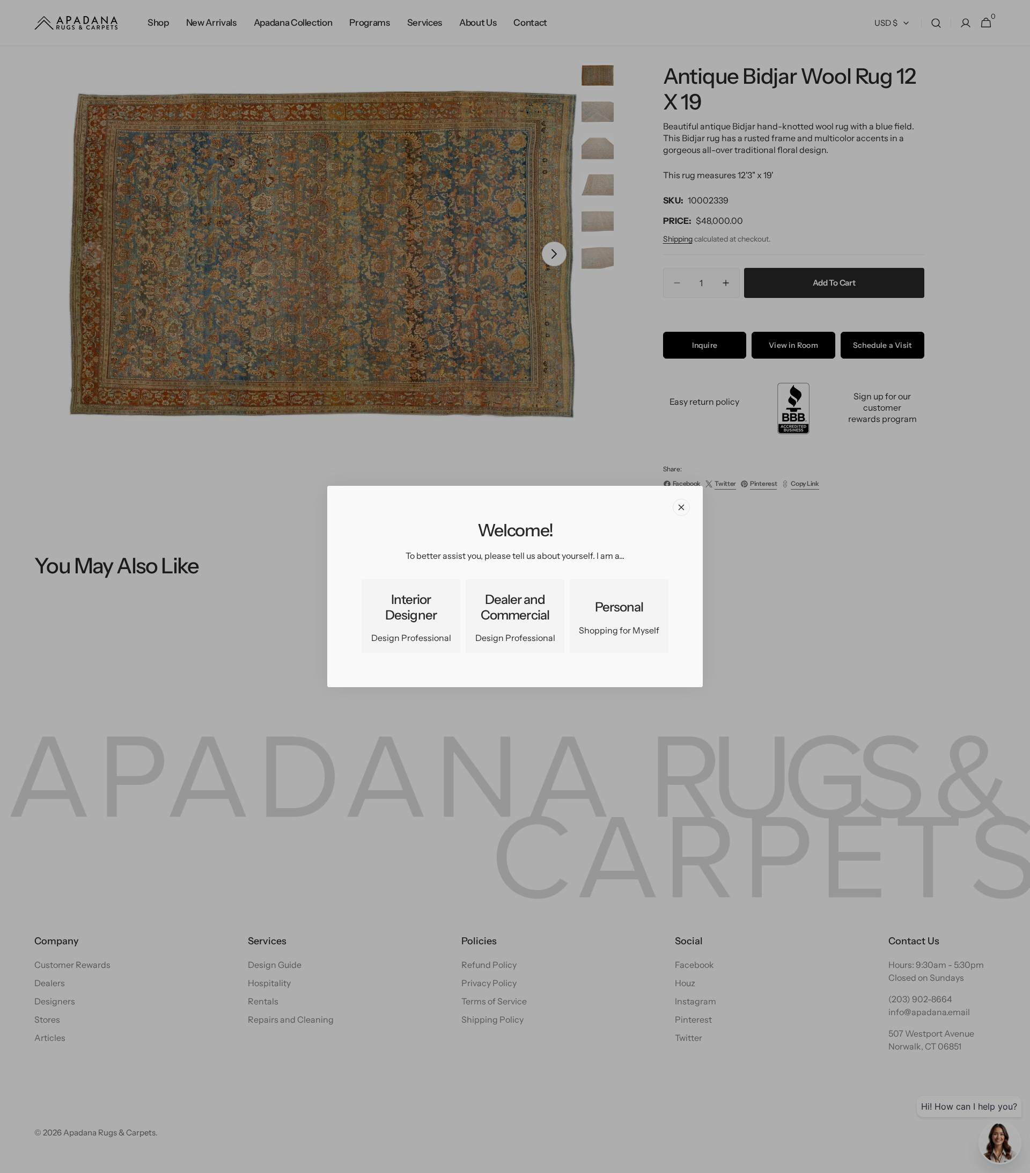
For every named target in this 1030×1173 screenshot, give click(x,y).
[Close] (681, 507)
